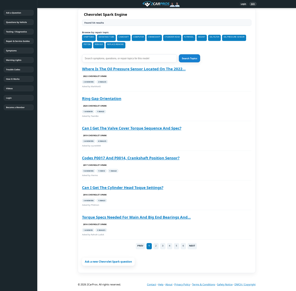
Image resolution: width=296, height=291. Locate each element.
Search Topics (189, 58)
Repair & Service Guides (18, 41)
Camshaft (124, 37)
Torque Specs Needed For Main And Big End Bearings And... (136, 217)
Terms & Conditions (203, 284)
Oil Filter (214, 37)
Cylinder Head (172, 37)
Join (253, 3)
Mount (201, 37)
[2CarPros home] (145, 4)
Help (160, 284)
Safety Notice (225, 284)
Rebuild (99, 44)
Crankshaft (154, 37)
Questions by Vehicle (16, 22)
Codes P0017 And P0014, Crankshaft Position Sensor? (130, 157)
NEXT (192, 245)
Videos (9, 88)
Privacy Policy (182, 284)
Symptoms (11, 50)
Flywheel (189, 37)
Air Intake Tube (106, 37)
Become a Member (15, 107)
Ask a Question (13, 12)
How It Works (13, 79)
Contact (151, 284)
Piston (87, 44)
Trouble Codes (13, 69)
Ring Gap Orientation (101, 98)
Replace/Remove (115, 44)
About (168, 284)
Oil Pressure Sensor (234, 37)
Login (243, 3)
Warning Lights (13, 60)
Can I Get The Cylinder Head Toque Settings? (122, 187)
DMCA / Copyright (245, 284)
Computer (138, 37)
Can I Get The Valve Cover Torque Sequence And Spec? (131, 128)
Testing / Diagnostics (16, 31)
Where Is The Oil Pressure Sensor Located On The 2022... (134, 68)
